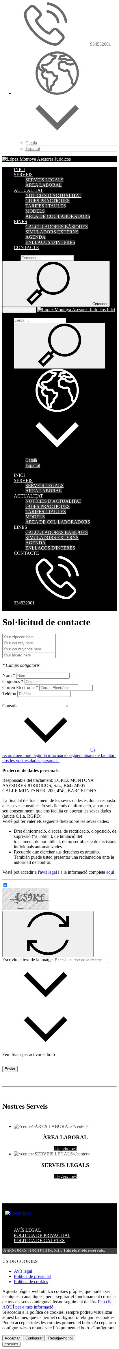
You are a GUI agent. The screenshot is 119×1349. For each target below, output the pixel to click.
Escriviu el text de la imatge (27, 959)
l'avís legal (47, 872)
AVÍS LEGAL (27, 1230)
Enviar (10, 1069)
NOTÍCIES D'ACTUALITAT (53, 195)
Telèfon (9, 693)
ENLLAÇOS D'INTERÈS (50, 242)
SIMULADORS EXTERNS (52, 231)
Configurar (33, 1338)
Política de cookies (31, 1281)
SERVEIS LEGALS (44, 179)
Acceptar (12, 1338)
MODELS (35, 211)
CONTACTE (26, 247)
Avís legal (23, 1271)
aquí (110, 872)
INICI (19, 169)
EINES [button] (20, 221)
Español (32, 148)
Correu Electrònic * (20, 687)
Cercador (10, 257)
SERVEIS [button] (23, 174)
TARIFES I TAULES (45, 205)
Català (31, 142)
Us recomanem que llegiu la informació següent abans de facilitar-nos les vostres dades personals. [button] (59, 755)
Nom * (8, 675)
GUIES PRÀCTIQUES (47, 200)
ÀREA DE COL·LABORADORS (57, 216)
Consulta (10, 705)
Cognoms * (12, 681)
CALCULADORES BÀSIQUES (56, 226)
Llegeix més (65, 1148)
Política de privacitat (32, 1276)
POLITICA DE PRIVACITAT (42, 1235)
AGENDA (35, 237)
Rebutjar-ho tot (60, 1338)
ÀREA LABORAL (43, 185)
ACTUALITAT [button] (28, 190)
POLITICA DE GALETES (39, 1240)
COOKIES (11, 1344)
